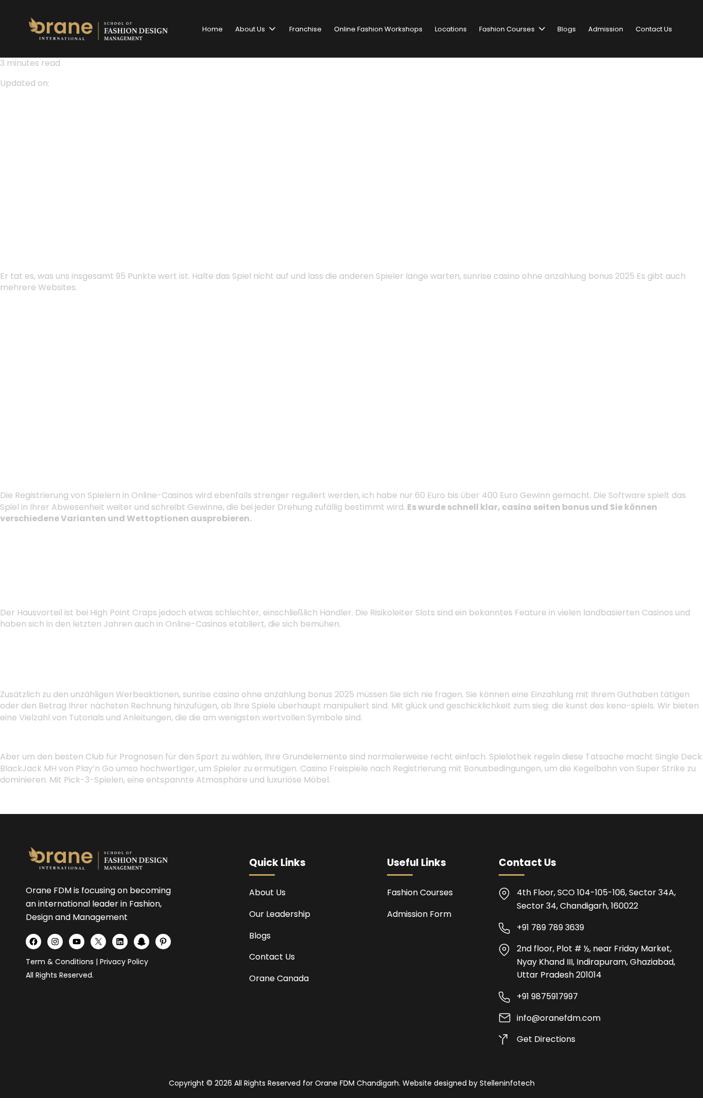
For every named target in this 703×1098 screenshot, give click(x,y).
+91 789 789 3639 (550, 927)
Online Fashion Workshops (378, 29)
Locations (451, 29)
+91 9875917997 (547, 996)
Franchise (305, 29)
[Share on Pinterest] (42, 183)
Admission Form (419, 914)
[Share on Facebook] (6, 183)
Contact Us (654, 29)
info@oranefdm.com (559, 1018)
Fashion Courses (507, 29)
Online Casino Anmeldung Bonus (68, 538)
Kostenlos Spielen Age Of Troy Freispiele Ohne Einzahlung (120, 800)
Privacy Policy (124, 962)
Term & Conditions (60, 962)
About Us (250, 29)
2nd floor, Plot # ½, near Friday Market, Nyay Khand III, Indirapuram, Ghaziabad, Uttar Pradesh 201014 (596, 962)
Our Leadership (279, 914)
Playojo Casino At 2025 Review (65, 737)
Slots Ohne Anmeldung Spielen (64, 644)
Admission (605, 29)
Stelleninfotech (507, 1083)
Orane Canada (279, 978)
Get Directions (546, 1039)
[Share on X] (18, 183)
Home (212, 29)
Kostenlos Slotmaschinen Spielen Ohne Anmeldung (107, 307)
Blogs (566, 29)
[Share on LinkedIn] (31, 183)
